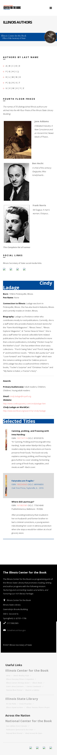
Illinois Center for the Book (26, 670)
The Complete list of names (16, 247)
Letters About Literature (15, 686)
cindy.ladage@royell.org (20, 396)
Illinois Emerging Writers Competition (20, 679)
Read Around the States (33, 733)
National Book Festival (14, 690)
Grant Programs (25, 703)
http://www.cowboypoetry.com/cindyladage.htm (24, 403)
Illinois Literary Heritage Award (17, 682)
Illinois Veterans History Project (38, 707)
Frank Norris (39, 205)
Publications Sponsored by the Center (19, 729)
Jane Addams (41, 121)
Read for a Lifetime (32, 690)
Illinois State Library (21, 699)
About (8, 675)
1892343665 (22, 484)
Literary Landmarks (34, 686)
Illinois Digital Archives (14, 707)
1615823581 (22, 505)
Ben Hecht (37, 163)
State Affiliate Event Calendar (16, 726)
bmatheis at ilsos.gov (16, 630)
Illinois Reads (37, 682)
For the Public (11, 703)
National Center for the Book (28, 721)
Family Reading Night (21, 675)
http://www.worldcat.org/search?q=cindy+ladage (24, 410)
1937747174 (22, 438)
